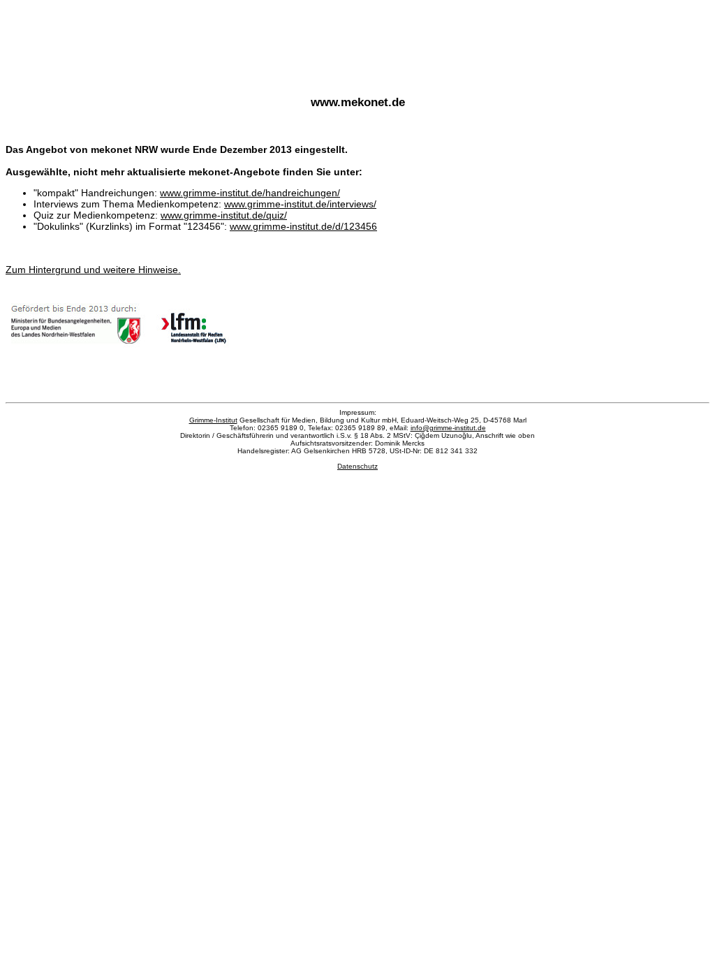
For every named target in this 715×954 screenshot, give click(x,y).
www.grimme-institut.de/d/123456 (303, 226)
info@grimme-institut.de (448, 428)
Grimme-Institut (213, 420)
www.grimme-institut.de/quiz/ (224, 215)
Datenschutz (357, 466)
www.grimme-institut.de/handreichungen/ (250, 192)
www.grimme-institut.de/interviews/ (300, 204)
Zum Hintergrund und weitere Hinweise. (93, 269)
